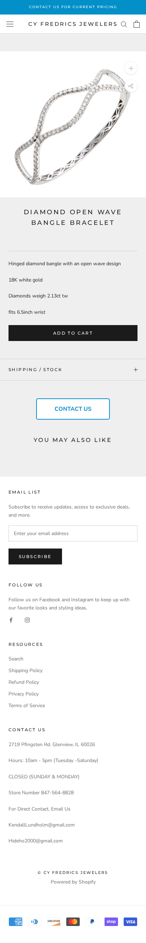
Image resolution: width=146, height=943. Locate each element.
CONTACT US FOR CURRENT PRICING (73, 7)
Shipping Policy (26, 670)
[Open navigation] (9, 24)
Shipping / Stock (35, 369)
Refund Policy (24, 682)
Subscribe (35, 556)
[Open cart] (137, 24)
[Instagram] (27, 620)
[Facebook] (11, 620)
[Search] (124, 24)
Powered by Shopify (73, 882)
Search (16, 658)
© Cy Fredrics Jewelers (73, 872)
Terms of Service (27, 705)
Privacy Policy (24, 694)
